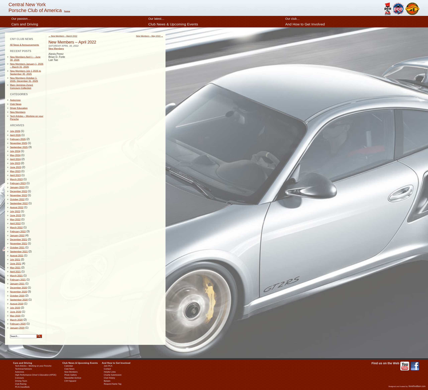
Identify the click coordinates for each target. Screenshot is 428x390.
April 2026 (15, 135)
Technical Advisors (23, 369)
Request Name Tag (112, 384)
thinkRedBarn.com (417, 386)
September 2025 (19, 147)
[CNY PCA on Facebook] (414, 366)
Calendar (68, 366)
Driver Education (19, 108)
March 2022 (16, 227)
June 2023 (15, 167)
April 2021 (15, 271)
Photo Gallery (70, 375)
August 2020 (16, 303)
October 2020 (17, 295)
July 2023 (15, 163)
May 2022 (15, 219)
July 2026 (15, 131)
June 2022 (15, 215)
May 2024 (15, 155)
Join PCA (108, 366)
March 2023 (16, 179)
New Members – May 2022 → (149, 36)
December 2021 (18, 239)
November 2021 (18, 243)
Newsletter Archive (72, 378)
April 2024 (15, 159)
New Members (56, 48)
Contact (107, 369)
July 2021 (15, 259)
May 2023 (15, 171)
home (67, 11)
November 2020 (18, 291)
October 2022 (17, 199)
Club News (15, 104)
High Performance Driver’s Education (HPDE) (35, 375)
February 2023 (18, 183)
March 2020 (16, 319)
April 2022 (15, 223)
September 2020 (19, 299)
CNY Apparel (70, 381)
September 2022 (19, 203)
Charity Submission (113, 375)
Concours (19, 378)
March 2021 (16, 275)
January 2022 (17, 235)
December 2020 (18, 287)
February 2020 (18, 323)
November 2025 (18, 143)
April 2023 (15, 175)
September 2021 (19, 251)
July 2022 (15, 211)
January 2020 (17, 327)
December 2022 (18, 191)
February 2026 (18, 139)
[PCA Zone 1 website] (387, 14)
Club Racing (20, 384)
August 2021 (16, 255)
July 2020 (15, 307)
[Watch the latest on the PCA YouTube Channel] (404, 366)
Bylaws (107, 381)
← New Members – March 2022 (62, 36)
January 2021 (17, 283)
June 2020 (15, 311)
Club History (109, 378)
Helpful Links (110, 372)
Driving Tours (21, 381)
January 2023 (17, 187)
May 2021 (15, 267)
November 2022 (18, 195)
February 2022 (18, 231)
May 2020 (15, 315)
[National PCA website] (398, 14)
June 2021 (15, 263)
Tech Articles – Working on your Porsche (33, 366)
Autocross (15, 100)
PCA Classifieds (22, 387)
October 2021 (17, 247)
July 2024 (15, 151)
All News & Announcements (24, 44)
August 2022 (16, 207)
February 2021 (18, 279)
